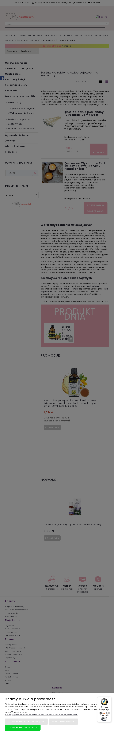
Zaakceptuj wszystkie (22, 727)
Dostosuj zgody (63, 721)
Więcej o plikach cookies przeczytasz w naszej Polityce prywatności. (41, 714)
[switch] (104, 719)
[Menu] (109, 698)
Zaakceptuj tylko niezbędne (26, 721)
